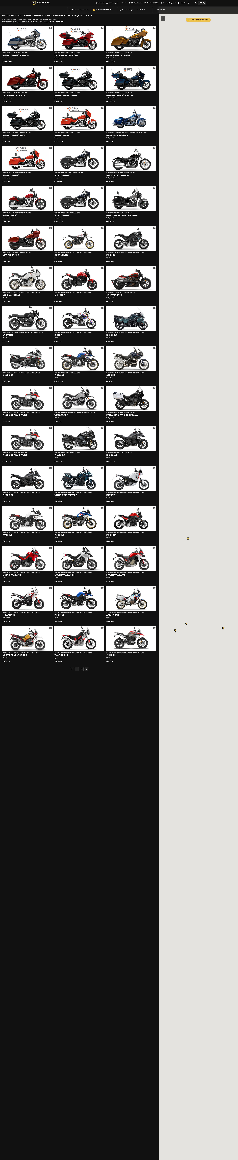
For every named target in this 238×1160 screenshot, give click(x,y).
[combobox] (79, 10)
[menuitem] (99, 3)
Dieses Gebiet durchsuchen (199, 20)
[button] (27, 44)
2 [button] (81, 669)
